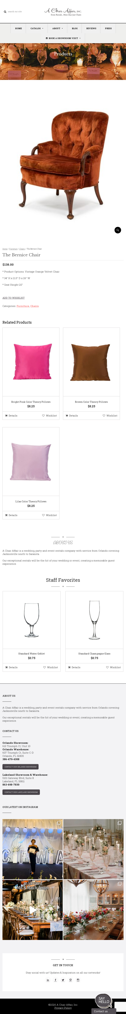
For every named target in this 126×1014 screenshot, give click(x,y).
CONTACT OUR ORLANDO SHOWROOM (20, 767)
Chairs (22, 248)
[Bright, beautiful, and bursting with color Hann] (93, 910)
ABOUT (56, 28)
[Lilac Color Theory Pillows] (26, 461)
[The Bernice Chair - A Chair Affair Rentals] (63, 232)
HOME (18, 28)
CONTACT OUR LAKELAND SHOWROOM (21, 792)
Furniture (13, 248)
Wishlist (51, 415)
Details (13, 415)
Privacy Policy (63, 1007)
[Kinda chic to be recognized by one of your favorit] (32, 849)
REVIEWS (91, 28)
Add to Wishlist (13, 297)
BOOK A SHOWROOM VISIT (63, 38)
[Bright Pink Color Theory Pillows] (26, 362)
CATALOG (36, 28)
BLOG (75, 28)
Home (4, 248)
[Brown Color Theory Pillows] (87, 362)
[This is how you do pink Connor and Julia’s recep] (93, 849)
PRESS (108, 28)
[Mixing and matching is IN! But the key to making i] (32, 910)
